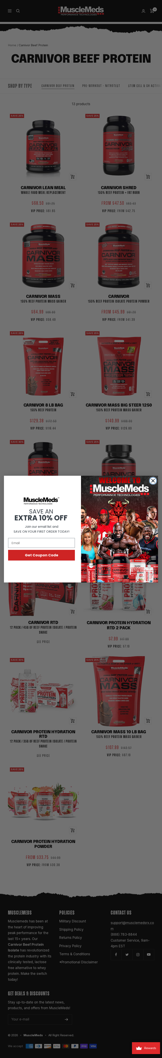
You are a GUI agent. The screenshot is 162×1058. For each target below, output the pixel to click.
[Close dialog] (153, 480)
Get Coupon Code (41, 555)
